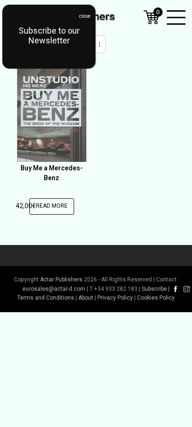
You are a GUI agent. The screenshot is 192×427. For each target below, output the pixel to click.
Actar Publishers (61, 279)
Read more (52, 206)
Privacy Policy (115, 297)
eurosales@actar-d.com (53, 289)
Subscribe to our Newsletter (49, 35)
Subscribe (154, 289)
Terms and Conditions (45, 297)
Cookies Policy (156, 297)
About (85, 297)
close (84, 16)
